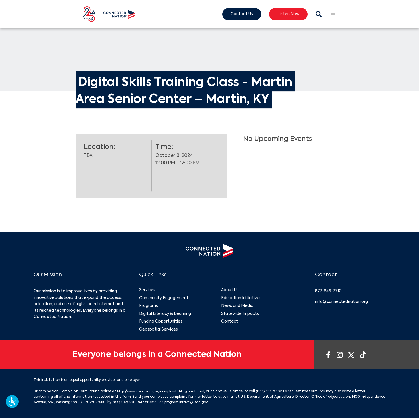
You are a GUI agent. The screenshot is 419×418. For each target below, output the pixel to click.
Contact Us (239, 14)
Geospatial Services (159, 331)
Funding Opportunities (161, 323)
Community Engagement (164, 298)
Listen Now (287, 14)
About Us (230, 290)
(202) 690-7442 (132, 403)
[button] (12, 401)
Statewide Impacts (240, 315)
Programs (148, 307)
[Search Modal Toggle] (318, 14)
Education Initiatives (241, 298)
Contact (230, 323)
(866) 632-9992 (274, 392)
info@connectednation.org (342, 302)
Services (147, 290)
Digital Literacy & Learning (165, 315)
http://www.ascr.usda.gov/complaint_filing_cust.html (163, 392)
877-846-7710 (329, 291)
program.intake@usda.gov (188, 403)
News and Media (237, 307)
